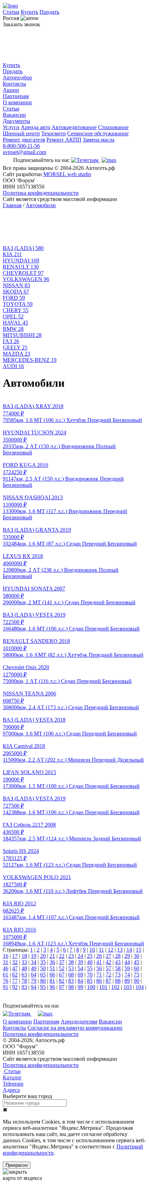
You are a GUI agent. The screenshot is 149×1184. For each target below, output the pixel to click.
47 (15, 968)
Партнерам (16, 96)
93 (24, 987)
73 (118, 975)
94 (33, 987)
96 (52, 987)
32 (15, 962)
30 (136, 956)
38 (71, 962)
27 (108, 956)
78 (24, 981)
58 (118, 968)
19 (33, 956)
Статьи (11, 12)
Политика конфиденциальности (41, 193)
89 (127, 981)
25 (90, 956)
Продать (49, 12)
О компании (17, 102)
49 (33, 968)
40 (90, 962)
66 (52, 975)
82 (61, 981)
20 (43, 956)
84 (80, 981)
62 (15, 975)
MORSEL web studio (67, 174)
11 (101, 950)
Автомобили (41, 205)
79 (33, 981)
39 (80, 962)
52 (61, 968)
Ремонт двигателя (24, 140)
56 (99, 968)
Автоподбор (17, 77)
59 (127, 968)
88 (118, 981)
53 (71, 968)
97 (61, 987)
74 (127, 975)
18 (24, 956)
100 (91, 987)
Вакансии (14, 115)
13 (120, 950)
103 (127, 987)
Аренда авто (35, 127)
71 (99, 975)
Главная (12, 205)
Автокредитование (74, 127)
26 (99, 956)
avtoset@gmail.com (24, 152)
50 (43, 968)
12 (110, 950)
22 (61, 956)
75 (136, 975)
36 (52, 962)
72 (108, 975)
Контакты (14, 84)
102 (115, 987)
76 (5, 981)
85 (90, 981)
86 (99, 981)
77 (15, 981)
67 (61, 975)
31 (5, 962)
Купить (29, 12)
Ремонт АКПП (63, 140)
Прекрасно (17, 1165)
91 (5, 987)
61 (5, 975)
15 (138, 950)
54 (80, 968)
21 (52, 956)
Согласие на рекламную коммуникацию (74, 1028)
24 (80, 956)
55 (90, 968)
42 (108, 962)
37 (61, 962)
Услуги (11, 127)
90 (136, 981)
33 (24, 962)
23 (71, 956)
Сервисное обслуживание (98, 133)
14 (129, 950)
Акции (11, 90)
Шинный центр (21, 133)
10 (92, 950)
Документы (16, 121)
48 (24, 968)
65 (43, 975)
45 (136, 962)
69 (80, 975)
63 (24, 975)
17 (15, 956)
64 (33, 975)
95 (43, 987)
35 (43, 962)
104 (139, 987)
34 (33, 962)
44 (127, 962)
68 (71, 975)
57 (108, 968)
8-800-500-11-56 (21, 146)
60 (136, 968)
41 (99, 962)
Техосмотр (53, 133)
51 (52, 968)
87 (108, 981)
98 (71, 987)
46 (5, 968)
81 (52, 981)
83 (71, 981)
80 (43, 981)
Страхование (113, 127)
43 (118, 962)
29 (127, 956)
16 (5, 956)
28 (118, 956)
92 (15, 987)
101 (103, 987)
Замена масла (98, 140)
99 (80, 987)
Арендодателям (79, 1021)
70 (90, 975)
